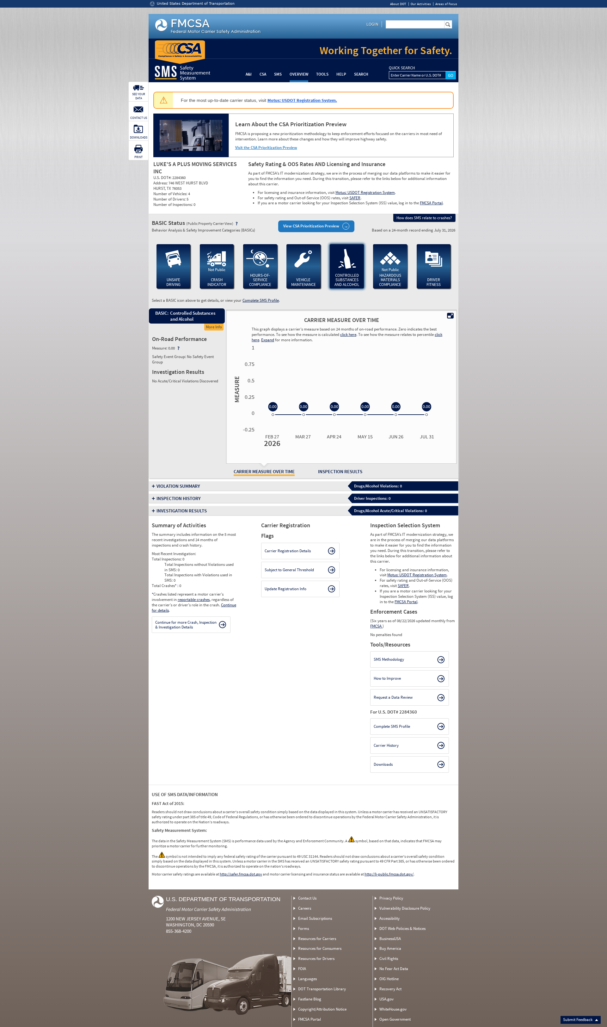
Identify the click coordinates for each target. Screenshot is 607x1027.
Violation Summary (178, 486)
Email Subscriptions (315, 918)
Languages (307, 978)
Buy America (390, 948)
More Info (214, 327)
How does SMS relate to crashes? (424, 217)
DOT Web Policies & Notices (402, 928)
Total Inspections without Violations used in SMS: (199, 567)
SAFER (354, 198)
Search (361, 74)
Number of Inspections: (173, 204)
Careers (304, 908)
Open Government (395, 1019)
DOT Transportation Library (322, 989)
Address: (161, 183)
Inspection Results (340, 471)
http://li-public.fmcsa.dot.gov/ (389, 874)
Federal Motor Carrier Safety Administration (208, 909)
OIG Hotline (389, 978)
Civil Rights (388, 958)
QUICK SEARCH (402, 68)
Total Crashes (164, 585)
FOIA (302, 968)
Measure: (160, 348)
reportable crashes (194, 599)
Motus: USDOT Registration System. (302, 100)
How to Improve (387, 678)
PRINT (138, 157)
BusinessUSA (390, 938)
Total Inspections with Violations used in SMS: (198, 577)
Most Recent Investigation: (174, 553)
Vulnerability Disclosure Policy (404, 908)
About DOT (398, 4)
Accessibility (389, 918)
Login (372, 24)
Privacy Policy (391, 898)
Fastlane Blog (309, 999)
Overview (299, 74)
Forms (303, 928)
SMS (278, 74)
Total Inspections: (167, 559)
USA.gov (386, 999)
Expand (267, 340)
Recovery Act (390, 989)
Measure (236, 389)
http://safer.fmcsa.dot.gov (241, 874)
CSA (263, 74)
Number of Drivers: (170, 199)
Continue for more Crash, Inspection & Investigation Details (186, 625)
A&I (249, 74)
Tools (322, 74)
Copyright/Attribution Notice (322, 1009)
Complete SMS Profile (260, 300)
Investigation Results (181, 511)
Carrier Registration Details (288, 551)
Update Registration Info (285, 588)
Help (341, 74)
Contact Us (307, 898)
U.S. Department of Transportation (223, 899)
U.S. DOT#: (162, 177)
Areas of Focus (446, 4)
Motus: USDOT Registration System (365, 192)
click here (348, 334)
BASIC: (161, 313)
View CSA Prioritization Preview (311, 226)
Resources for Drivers (316, 958)
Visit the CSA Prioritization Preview (266, 147)
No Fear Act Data (393, 968)
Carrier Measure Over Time (264, 471)
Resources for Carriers (317, 938)
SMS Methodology (389, 659)
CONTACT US (138, 118)
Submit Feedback (578, 1019)
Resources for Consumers (319, 948)
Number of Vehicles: (170, 193)
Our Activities (421, 4)
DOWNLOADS (138, 137)
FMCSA (376, 626)
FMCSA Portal (431, 203)
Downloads (383, 764)
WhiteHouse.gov (393, 1009)
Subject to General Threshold (289, 569)
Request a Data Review (393, 697)
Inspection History (178, 498)
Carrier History (386, 745)
